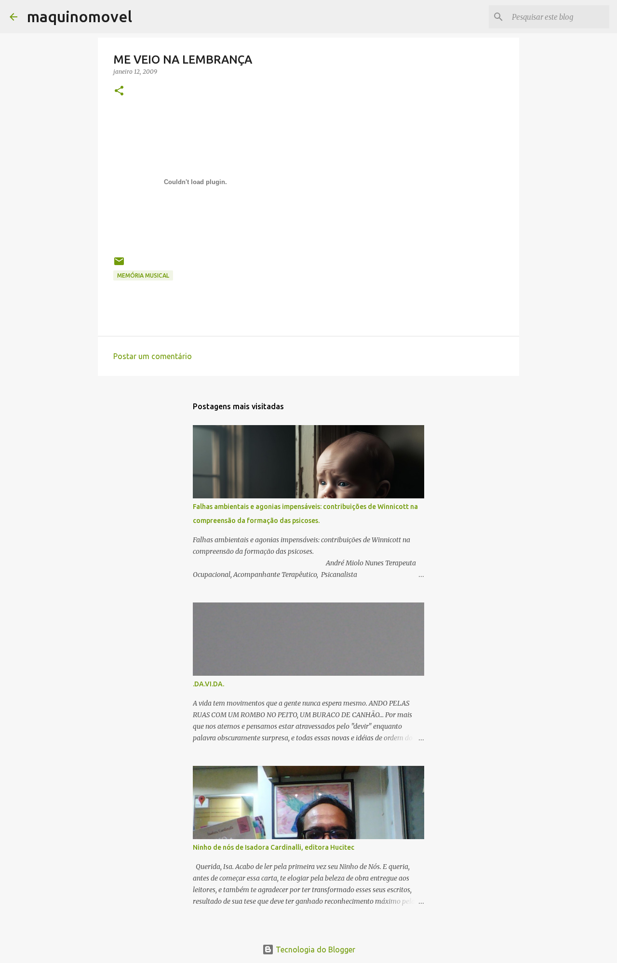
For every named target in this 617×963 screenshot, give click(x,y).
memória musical (143, 275)
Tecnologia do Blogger (314, 949)
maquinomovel (79, 16)
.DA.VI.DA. (208, 684)
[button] (119, 91)
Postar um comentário (152, 356)
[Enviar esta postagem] (119, 265)
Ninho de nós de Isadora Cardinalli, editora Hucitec (273, 847)
